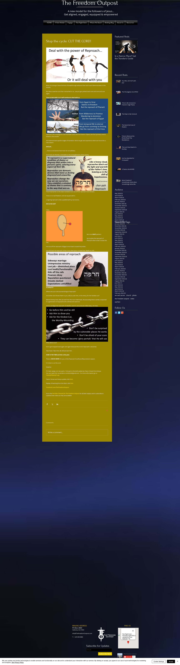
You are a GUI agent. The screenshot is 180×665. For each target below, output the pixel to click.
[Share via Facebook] (47, 404)
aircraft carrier (120, 295)
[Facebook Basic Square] (116, 312)
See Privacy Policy (18, 662)
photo (134, 295)
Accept (171, 661)
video (132, 299)
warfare (117, 302)
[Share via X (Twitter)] (52, 404)
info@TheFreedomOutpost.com (82, 633)
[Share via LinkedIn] (57, 404)
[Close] (177, 661)
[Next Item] (134, 46)
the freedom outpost (122, 299)
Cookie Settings (159, 661)
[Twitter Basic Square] (119, 312)
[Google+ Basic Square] (122, 312)
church (128, 295)
